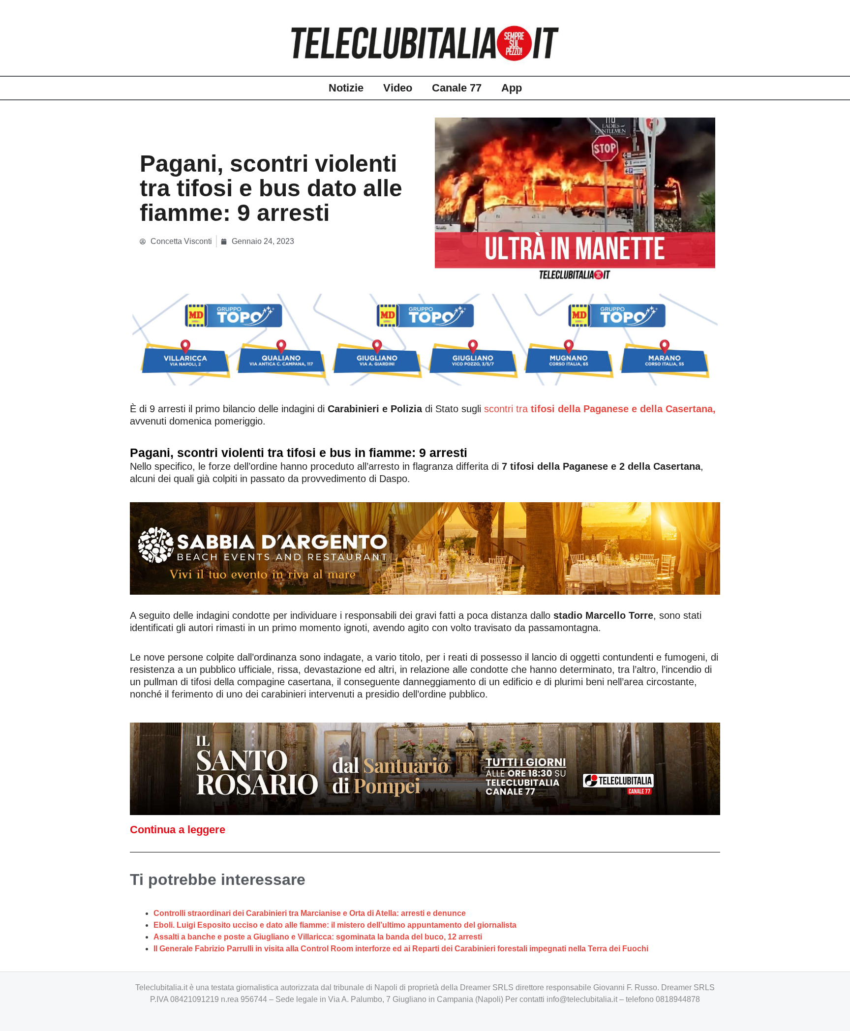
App (511, 88)
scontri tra (600, 408)
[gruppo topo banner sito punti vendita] (425, 339)
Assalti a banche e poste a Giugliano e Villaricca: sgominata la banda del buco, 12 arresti (317, 937)
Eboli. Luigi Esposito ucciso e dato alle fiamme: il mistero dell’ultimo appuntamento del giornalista (334, 925)
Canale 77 (457, 88)
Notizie (346, 88)
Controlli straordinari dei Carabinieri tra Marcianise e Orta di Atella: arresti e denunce (309, 913)
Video (397, 88)
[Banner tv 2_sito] (425, 768)
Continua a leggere (177, 829)
